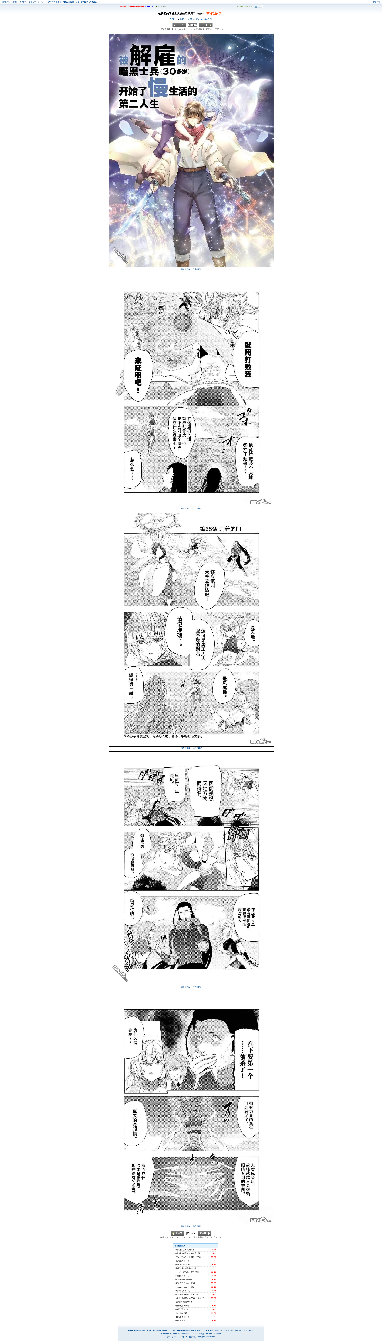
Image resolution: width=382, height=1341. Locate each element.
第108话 (192, 1268)
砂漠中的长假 (181, 1279)
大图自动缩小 (194, 19)
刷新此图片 (185, 269)
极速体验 (208, 19)
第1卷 (186, 1309)
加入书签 (248, 6)
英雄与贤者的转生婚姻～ (186, 1257)
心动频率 (179, 1276)
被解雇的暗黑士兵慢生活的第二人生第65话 (80, 2)
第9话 (198, 1257)
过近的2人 (180, 1291)
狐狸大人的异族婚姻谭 (185, 1253)
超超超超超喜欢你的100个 (186, 1298)
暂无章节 (190, 1250)
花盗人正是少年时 (183, 1283)
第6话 (196, 1272)
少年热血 (23, 2)
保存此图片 (197, 269)
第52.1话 (194, 1294)
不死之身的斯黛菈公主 (185, 1272)
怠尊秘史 (179, 1321)
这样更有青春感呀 (183, 1294)
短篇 (188, 1265)
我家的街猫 (180, 1302)
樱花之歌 (179, 1317)
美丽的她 (179, 1306)
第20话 (186, 1317)
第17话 (197, 1253)
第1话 (186, 1321)
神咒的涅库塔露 (182, 1268)
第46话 (186, 1276)
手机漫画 (14, 2)
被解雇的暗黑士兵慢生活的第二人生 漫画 (45, 2)
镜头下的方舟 (181, 1250)
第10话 (187, 1291)
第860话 (188, 1302)
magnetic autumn (183, 1287)
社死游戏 (179, 1261)
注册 (379, 2)
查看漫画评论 (238, 6)
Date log (179, 1313)
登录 (374, 2)
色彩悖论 (179, 1309)
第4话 (193, 1283)
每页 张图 (177, 19)
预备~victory (181, 1265)
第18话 (186, 1261)
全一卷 (190, 1279)
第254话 (201, 1298)
